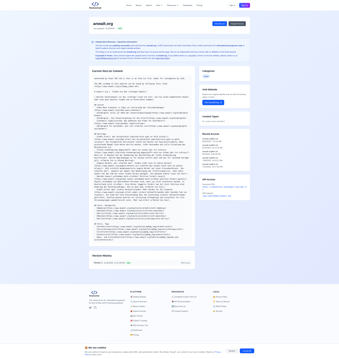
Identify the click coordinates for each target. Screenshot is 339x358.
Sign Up (244, 5)
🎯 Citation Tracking (138, 321)
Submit (149, 5)
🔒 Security (217, 311)
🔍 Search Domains (138, 301)
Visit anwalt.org (211, 102)
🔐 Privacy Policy (220, 297)
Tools (158, 5)
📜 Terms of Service (221, 301)
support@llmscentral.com (106, 58)
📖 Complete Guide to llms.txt (184, 297)
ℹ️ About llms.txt (179, 306)
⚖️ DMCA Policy (219, 306)
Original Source (237, 24)
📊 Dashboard (136, 330)
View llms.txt (220, 24)
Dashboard (187, 5)
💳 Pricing (134, 335)
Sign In (232, 5)
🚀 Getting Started (138, 297)
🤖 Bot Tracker (136, 316)
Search (139, 5)
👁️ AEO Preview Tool (139, 325)
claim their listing (163, 58)
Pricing (199, 5)
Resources (171, 5)
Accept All (247, 351)
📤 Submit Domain (138, 311)
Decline (232, 351)
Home (128, 5)
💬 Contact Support (180, 311)
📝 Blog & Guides (137, 306)
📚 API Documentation (181, 301)
